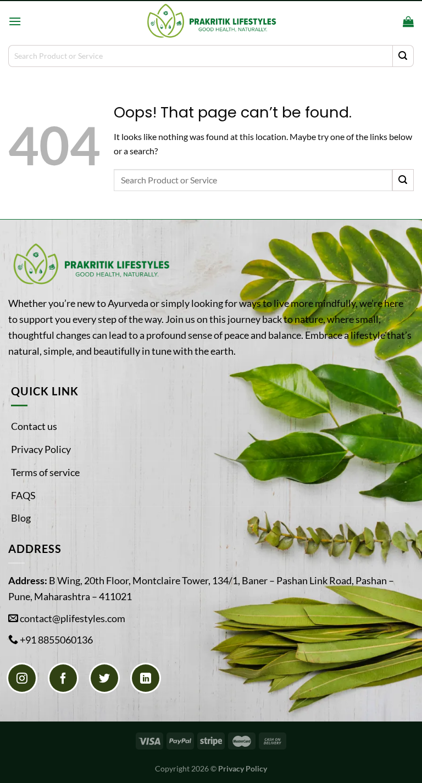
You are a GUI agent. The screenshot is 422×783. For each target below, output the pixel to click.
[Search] (391, 20)
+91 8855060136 (56, 640)
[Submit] (403, 56)
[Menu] (14, 21)
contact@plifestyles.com (72, 618)
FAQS (23, 495)
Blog (21, 518)
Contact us (34, 426)
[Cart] (408, 21)
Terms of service (45, 472)
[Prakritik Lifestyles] (211, 21)
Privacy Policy (41, 449)
